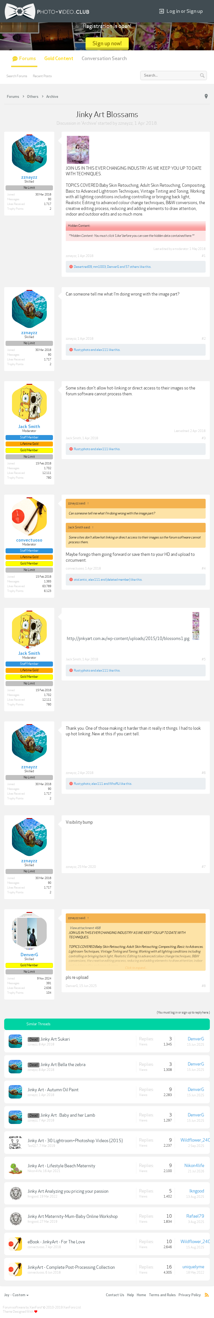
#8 (204, 986)
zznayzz (125, 123)
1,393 (47, 581)
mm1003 (99, 267)
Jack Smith (73, 438)
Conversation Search (104, 59)
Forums (27, 59)
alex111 (102, 350)
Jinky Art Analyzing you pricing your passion (68, 1191)
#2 (204, 339)
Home (141, 1295)
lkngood (33, 1196)
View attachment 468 (85, 928)
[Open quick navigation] (206, 96)
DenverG (113, 267)
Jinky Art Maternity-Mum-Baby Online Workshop (73, 1216)
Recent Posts (42, 76)
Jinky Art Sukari (55, 1039)
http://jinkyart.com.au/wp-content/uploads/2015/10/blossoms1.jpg (128, 638)
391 (48, 983)
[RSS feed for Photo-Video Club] (206, 1295)
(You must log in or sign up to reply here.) (183, 1012)
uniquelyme (193, 1267)
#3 (204, 438)
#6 (204, 773)
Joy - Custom (14, 1295)
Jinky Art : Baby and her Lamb (67, 1115)
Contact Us (115, 1295)
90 (49, 199)
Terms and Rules (162, 1295)
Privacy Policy (190, 1295)
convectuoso (75, 568)
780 (48, 478)
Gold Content (58, 59)
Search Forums (16, 76)
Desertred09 (83, 267)
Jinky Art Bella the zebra (63, 1064)
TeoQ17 (33, 1146)
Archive (89, 123)
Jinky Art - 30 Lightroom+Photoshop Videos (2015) (75, 1141)
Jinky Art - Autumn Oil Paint (53, 1090)
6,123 (47, 591)
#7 (204, 867)
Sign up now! (107, 43)
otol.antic (80, 580)
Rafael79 (195, 1216)
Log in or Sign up (185, 11)
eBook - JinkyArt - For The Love (56, 1242)
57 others (132, 267)
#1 (204, 256)
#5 (204, 659)
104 (48, 993)
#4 (204, 568)
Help (130, 1295)
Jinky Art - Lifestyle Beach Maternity (61, 1166)
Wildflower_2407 (197, 1140)
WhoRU (114, 784)
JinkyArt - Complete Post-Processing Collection (71, 1267)
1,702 (47, 468)
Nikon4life (35, 1171)
